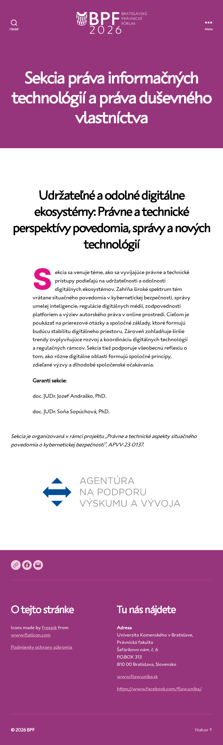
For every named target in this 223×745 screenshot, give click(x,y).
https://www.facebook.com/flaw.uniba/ (159, 688)
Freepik (49, 627)
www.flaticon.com (31, 635)
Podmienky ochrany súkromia (41, 647)
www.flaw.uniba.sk (137, 676)
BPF (30, 729)
